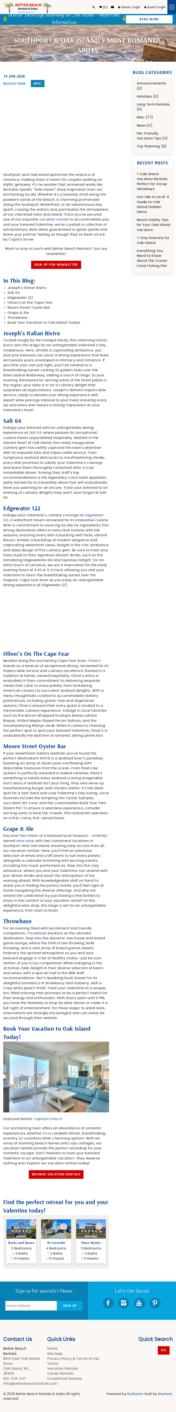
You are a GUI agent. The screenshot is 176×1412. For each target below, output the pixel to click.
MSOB (45, 758)
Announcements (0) (151, 86)
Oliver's (94, 660)
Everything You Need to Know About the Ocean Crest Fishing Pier (152, 258)
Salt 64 (35, 432)
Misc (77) (145, 117)
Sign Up (70, 1305)
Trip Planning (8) (152, 146)
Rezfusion (135, 1394)
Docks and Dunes (21, 1243)
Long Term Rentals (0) (153, 107)
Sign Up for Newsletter (56, 264)
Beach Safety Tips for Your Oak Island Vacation (153, 225)
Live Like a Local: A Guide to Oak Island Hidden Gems (153, 204)
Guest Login (156, 7)
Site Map (55, 1353)
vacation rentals (54, 219)
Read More (149, 19)
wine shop (25, 841)
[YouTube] (140, 1303)
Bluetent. (165, 1394)
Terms (52, 1363)
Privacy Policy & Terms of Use (73, 1358)
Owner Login (130, 7)
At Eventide (56, 1243)
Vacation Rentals (62, 1368)
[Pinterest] (155, 1303)
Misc (37, 83)
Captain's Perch (48, 1119)
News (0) (145, 125)
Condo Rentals (60, 1373)
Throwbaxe (37, 933)
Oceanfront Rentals (64, 1378)
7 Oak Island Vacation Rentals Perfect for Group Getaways (152, 181)
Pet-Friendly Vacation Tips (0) (152, 136)
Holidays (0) (148, 96)
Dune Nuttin (90, 1243)
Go (163, 1350)
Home (52, 1348)
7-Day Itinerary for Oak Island (153, 240)
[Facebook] (108, 1303)
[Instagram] (124, 1303)
